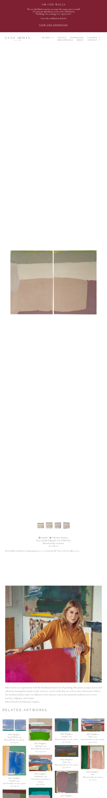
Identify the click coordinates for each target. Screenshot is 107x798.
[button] (48, 38)
